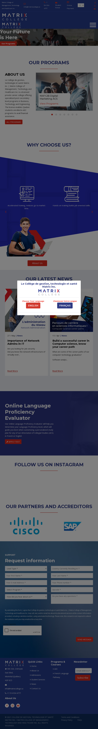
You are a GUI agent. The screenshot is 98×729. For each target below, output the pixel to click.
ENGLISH (33, 305)
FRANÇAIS (65, 305)
